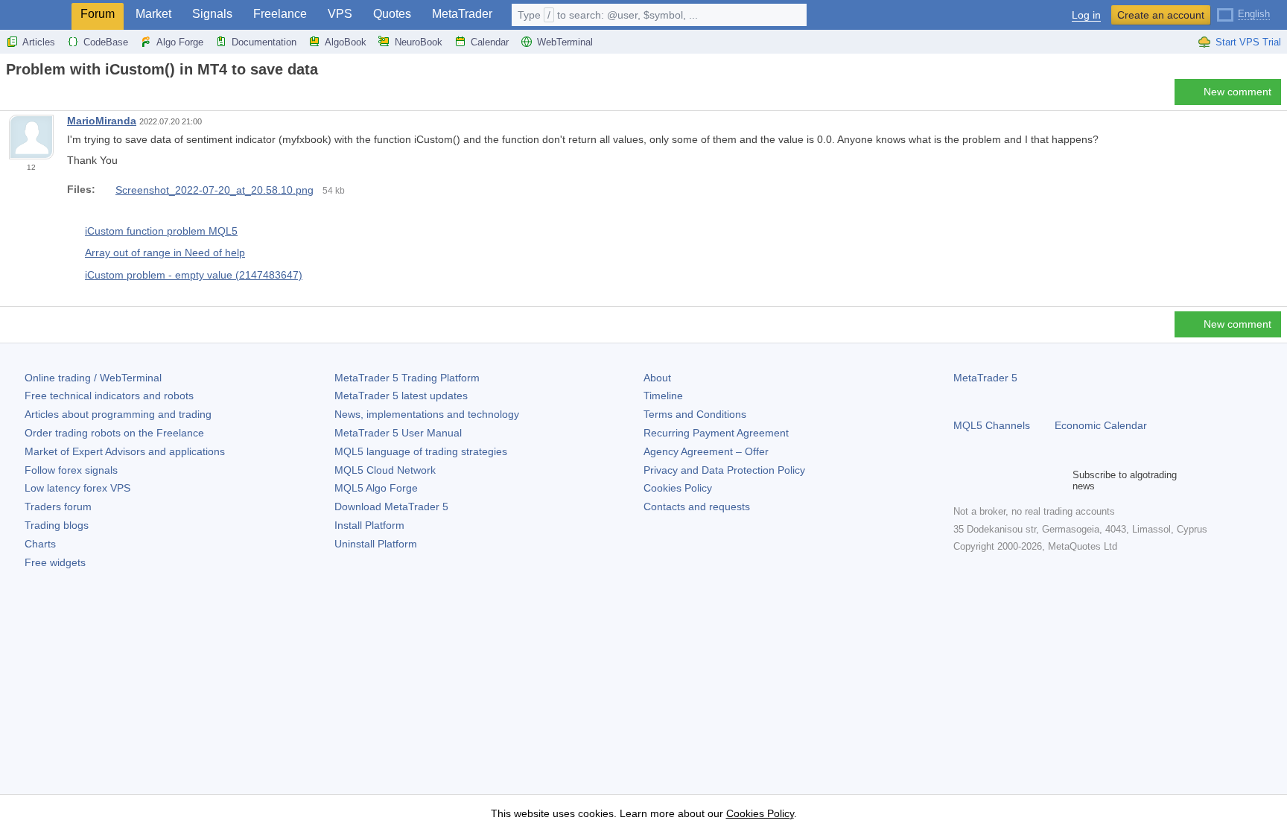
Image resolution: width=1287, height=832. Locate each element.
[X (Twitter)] (1010, 480)
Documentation (264, 42)
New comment (1237, 92)
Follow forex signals (71, 470)
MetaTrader (462, 13)
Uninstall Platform (375, 544)
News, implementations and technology (426, 414)
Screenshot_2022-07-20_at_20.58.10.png (214, 190)
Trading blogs (57, 525)
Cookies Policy (678, 488)
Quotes (392, 13)
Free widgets (55, 562)
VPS (340, 13)
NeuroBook (418, 42)
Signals (212, 13)
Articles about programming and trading (118, 414)
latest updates (401, 395)
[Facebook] (962, 480)
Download (391, 506)
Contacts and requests (697, 506)
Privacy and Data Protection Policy (724, 470)
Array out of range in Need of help (165, 252)
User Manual (398, 433)
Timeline (663, 395)
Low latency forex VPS (77, 488)
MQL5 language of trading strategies (420, 451)
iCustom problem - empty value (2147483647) (193, 275)
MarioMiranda (101, 121)
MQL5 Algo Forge (376, 488)
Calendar (490, 42)
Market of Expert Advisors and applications (125, 451)
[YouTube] (1034, 480)
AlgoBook (345, 42)
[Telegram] (986, 480)
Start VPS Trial (1248, 42)
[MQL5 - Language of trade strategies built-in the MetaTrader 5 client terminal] (36, 15)
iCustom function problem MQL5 (161, 231)
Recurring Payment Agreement (716, 433)
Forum (97, 13)
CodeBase (105, 42)
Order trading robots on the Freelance (114, 433)
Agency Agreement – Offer (706, 451)
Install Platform (369, 525)
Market (153, 13)
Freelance (280, 13)
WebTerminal (565, 42)
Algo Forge (179, 42)
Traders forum (58, 506)
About (657, 378)
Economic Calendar (1101, 425)
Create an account (1160, 15)
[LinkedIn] (1058, 480)
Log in (1086, 15)
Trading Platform (407, 378)
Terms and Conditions (695, 414)
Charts (40, 544)
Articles (38, 42)
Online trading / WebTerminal (93, 378)
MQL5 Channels (991, 425)
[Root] (10, 95)
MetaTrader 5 (985, 378)
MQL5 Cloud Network (385, 470)
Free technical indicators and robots (109, 395)
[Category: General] (28, 96)
